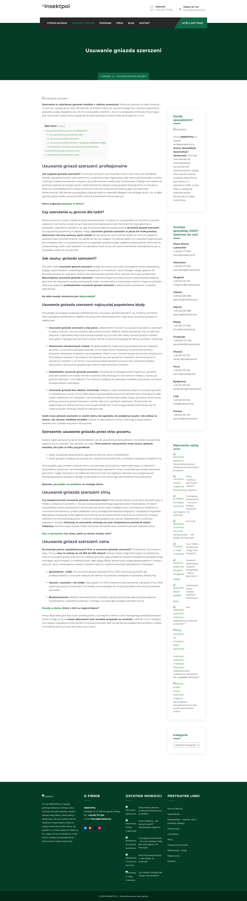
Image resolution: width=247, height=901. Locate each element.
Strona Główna (57, 23)
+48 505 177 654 (164, 9)
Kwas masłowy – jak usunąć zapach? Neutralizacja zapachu (185, 483)
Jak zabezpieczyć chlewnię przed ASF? (185, 615)
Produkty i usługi (83, 23)
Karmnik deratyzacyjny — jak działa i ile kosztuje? (184, 529)
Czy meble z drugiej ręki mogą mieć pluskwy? (192, 549)
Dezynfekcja (174, 814)
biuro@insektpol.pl (194, 10)
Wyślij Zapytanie (192, 23)
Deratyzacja (173, 828)
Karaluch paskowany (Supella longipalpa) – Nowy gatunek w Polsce (185, 570)
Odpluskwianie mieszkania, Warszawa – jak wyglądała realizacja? (186, 674)
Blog (131, 23)
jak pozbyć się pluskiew (67, 484)
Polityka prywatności (178, 845)
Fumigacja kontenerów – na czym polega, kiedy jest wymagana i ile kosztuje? (186, 505)
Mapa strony (174, 856)
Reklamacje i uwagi (177, 850)
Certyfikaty (173, 834)
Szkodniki (105, 23)
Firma (119, 23)
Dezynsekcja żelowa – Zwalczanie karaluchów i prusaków (186, 467)
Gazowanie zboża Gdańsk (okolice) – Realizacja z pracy (186, 593)
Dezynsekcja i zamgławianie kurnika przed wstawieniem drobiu (185, 707)
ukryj (61, 126)
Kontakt (144, 23)
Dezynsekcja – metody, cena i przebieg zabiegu (182, 821)
